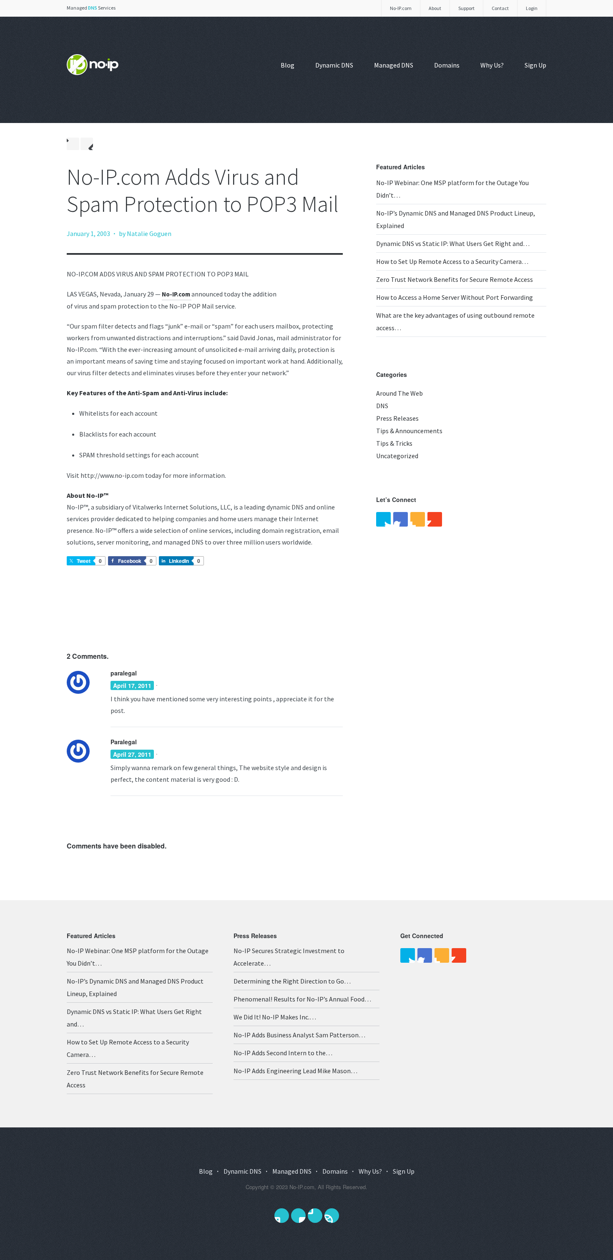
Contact (500, 8)
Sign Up (535, 65)
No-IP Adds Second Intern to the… (283, 1053)
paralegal (124, 673)
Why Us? (492, 65)
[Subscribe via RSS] (331, 1215)
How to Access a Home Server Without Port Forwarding (454, 297)
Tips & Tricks (394, 443)
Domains (447, 65)
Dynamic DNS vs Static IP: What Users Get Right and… (453, 243)
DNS (382, 406)
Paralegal (124, 742)
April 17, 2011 (132, 685)
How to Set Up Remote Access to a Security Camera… (452, 261)
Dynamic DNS (334, 65)
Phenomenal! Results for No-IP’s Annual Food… (302, 999)
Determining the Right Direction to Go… (292, 981)
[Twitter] (383, 519)
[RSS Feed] (417, 519)
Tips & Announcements (409, 431)
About (435, 8)
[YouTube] (434, 519)
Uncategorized (397, 456)
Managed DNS (393, 65)
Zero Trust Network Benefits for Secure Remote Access (454, 279)
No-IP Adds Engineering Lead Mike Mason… (295, 1071)
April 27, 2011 (132, 754)
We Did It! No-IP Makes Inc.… (275, 1017)
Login (532, 8)
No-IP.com (401, 8)
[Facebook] (400, 519)
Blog (287, 65)
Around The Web (399, 393)
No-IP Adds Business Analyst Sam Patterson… (299, 1035)
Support (466, 8)
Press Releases (397, 418)
